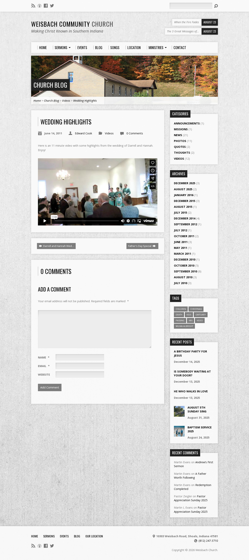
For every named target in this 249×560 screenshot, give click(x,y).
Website (44, 374)
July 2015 (180, 212)
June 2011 (181, 242)
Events (64, 536)
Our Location (94, 536)
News (178, 135)
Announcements (187, 123)
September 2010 (185, 271)
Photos (180, 141)
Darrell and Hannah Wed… (58, 246)
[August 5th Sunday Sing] (179, 414)
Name (43, 357)
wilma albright (184, 326)
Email (44, 366)
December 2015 (184, 201)
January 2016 (183, 195)
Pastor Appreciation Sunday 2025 (190, 498)
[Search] (216, 6)
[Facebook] (46, 6)
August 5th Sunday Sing (197, 409)
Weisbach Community (72, 23)
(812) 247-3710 (208, 540)
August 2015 (183, 207)
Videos (66, 100)
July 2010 (180, 283)
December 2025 (184, 183)
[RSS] (33, 6)
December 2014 (184, 218)
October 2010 (184, 265)
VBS (190, 320)
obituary (201, 314)
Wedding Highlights (85, 100)
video (200, 320)
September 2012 (185, 224)
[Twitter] (52, 6)
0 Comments (134, 133)
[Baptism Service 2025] (179, 434)
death (179, 314)
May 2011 (180, 248)
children (181, 308)
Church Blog (50, 84)
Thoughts (182, 152)
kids (189, 314)
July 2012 (180, 230)
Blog (77, 536)
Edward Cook (83, 133)
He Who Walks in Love (191, 391)
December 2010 (184, 259)
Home (37, 100)
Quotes (180, 147)
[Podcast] (39, 6)
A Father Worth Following (190, 475)
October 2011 (184, 236)
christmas (196, 308)
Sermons (49, 536)
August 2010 (183, 277)
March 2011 (182, 253)
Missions (181, 129)
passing (180, 320)
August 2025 (183, 189)
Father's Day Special (140, 246)
